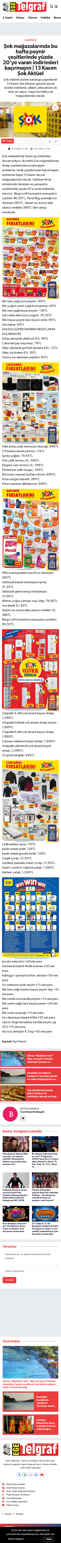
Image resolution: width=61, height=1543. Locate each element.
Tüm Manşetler (14, 1498)
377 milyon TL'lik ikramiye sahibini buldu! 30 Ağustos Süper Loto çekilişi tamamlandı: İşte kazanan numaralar (45, 1229)
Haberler (30, 40)
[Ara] (51, 7)
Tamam (49, 1539)
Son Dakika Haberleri (17, 1502)
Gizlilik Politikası (34, 1539)
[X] (25, 1474)
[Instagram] (30, 1474)
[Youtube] (41, 1474)
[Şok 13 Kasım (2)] (30, 403)
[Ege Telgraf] (24, 7)
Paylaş (9, 141)
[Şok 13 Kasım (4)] (30, 258)
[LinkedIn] (36, 1474)
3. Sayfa (7, 17)
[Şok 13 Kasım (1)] (30, 918)
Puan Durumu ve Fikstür (18, 1495)
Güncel (32, 17)
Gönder (9, 1280)
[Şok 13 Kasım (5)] (30, 529)
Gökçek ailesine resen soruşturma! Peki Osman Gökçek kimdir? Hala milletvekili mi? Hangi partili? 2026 (15, 1195)
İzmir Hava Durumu (15, 1488)
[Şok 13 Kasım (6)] (30, 800)
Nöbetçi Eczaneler (15, 1484)
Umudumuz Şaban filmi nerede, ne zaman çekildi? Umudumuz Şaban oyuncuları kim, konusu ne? (15, 1159)
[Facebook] (19, 1474)
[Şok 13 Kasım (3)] (30, 669)
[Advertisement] (30, 1313)
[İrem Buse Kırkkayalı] (10, 1114)
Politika (45, 17)
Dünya (20, 17)
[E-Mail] (22, 1118)
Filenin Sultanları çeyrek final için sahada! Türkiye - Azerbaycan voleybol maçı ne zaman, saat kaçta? (45, 1195)
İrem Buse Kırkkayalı (32, 1112)
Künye (8, 1514)
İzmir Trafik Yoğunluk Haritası (20, 1491)
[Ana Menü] (56, 7)
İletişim (19, 1514)
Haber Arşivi (12, 1505)
